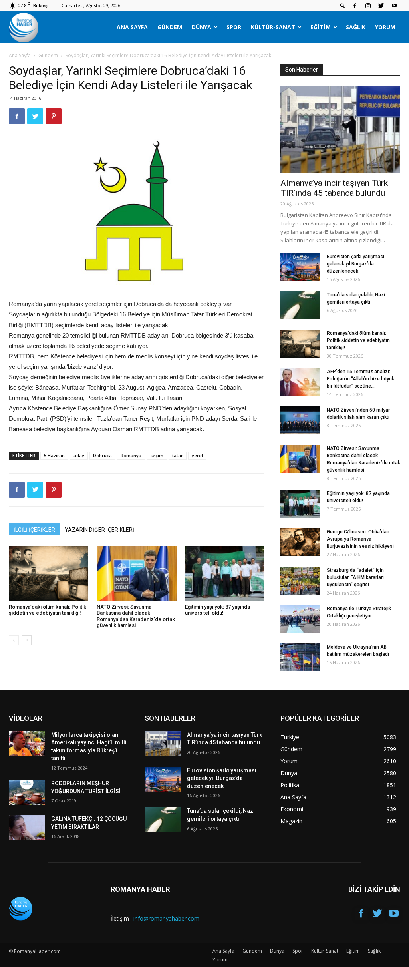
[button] (343, 5)
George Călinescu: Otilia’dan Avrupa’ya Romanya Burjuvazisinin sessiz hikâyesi (360, 539)
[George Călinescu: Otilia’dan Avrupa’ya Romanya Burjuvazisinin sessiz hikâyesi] (300, 542)
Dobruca (102, 455)
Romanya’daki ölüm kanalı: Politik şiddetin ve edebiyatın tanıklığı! (47, 610)
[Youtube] (394, 5)
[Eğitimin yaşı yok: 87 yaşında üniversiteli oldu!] (224, 573)
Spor (233, 27)
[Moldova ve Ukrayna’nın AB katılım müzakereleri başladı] (300, 657)
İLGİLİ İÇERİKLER (34, 530)
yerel (197, 455)
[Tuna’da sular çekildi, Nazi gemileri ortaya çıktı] (300, 305)
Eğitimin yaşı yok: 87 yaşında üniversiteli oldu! (217, 610)
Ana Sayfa (132, 27)
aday (78, 455)
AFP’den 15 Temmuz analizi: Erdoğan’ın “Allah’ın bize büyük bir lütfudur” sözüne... (360, 379)
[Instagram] (368, 5)
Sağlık (355, 27)
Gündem (169, 27)
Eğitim (320, 27)
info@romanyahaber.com (166, 918)
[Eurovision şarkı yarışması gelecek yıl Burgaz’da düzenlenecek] (300, 267)
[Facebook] (355, 5)
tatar (177, 455)
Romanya (131, 455)
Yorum (385, 27)
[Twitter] (381, 5)
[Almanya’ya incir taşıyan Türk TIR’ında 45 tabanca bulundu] (340, 129)
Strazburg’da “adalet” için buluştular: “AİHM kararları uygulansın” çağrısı (355, 577)
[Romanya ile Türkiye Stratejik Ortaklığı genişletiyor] (300, 619)
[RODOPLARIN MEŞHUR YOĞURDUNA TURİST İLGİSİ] (27, 792)
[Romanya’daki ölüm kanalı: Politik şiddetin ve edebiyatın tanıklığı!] (48, 573)
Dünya (201, 27)
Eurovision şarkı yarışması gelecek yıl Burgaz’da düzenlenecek (355, 264)
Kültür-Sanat (273, 27)
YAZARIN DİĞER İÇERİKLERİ (99, 530)
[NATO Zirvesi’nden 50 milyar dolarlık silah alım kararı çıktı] (300, 420)
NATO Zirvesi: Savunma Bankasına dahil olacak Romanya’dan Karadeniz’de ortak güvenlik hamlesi (136, 616)
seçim (156, 455)
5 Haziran (54, 455)
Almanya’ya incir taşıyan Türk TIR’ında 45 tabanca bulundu (334, 188)
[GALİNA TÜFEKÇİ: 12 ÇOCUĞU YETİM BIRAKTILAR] (27, 827)
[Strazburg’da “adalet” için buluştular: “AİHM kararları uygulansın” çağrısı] (300, 581)
